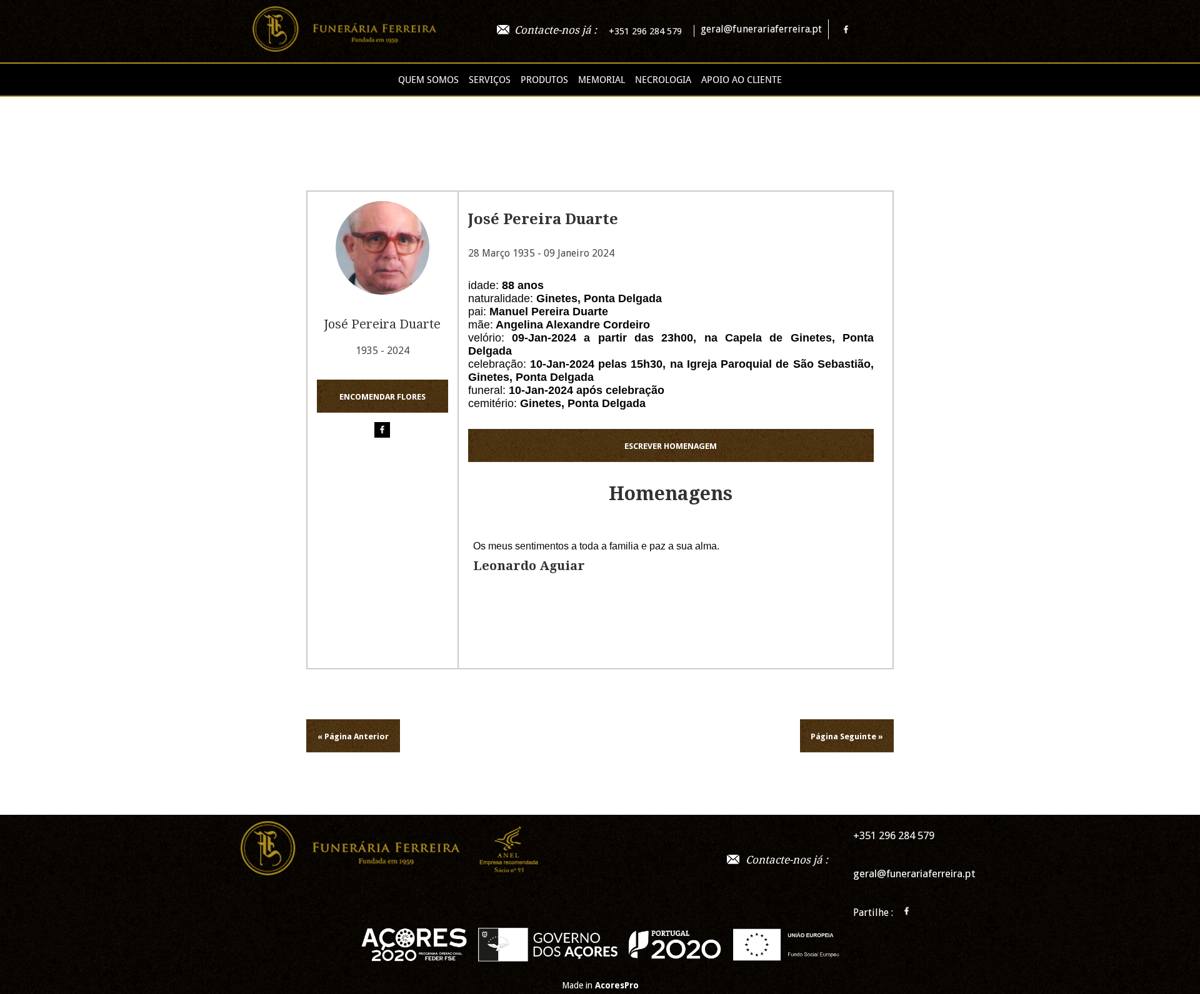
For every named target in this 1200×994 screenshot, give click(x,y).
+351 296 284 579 (645, 31)
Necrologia (663, 80)
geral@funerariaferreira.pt (761, 29)
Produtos (544, 80)
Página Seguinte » (847, 736)
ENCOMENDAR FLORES (382, 396)
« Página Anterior (353, 736)
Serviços (490, 80)
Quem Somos (428, 80)
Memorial (601, 80)
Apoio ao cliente (741, 80)
